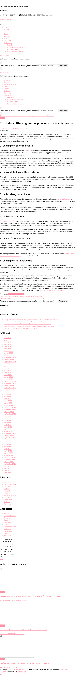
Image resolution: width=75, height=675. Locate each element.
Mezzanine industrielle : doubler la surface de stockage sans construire (27, 324)
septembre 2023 (10, 414)
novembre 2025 (10, 357)
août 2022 (7, 440)
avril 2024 (7, 399)
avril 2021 (7, 470)
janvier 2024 (8, 405)
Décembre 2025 (10, 355)
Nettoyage (7, 36)
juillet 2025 (8, 366)
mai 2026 (7, 344)
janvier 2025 (8, 379)
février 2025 (8, 377)
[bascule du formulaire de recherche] (0, 63)
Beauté (6, 30)
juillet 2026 (8, 340)
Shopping (7, 41)
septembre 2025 (10, 362)
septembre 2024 (10, 388)
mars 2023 (8, 427)
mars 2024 (8, 401)
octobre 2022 (9, 436)
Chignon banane (10, 484)
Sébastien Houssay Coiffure (54, 290)
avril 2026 (7, 346)
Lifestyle (7, 27)
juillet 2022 (8, 442)
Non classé (8, 500)
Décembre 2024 (10, 381)
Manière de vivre (10, 32)
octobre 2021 (9, 462)
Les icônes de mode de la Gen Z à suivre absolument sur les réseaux (26, 322)
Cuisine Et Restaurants (15, 51)
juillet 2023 (8, 418)
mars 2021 (8, 473)
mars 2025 (8, 375)
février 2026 (8, 351)
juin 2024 (7, 394)
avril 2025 (7, 373)
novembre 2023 (10, 410)
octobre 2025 (9, 359)
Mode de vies (4, 3)
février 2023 (8, 429)
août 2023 (7, 416)
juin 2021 (7, 466)
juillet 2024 (8, 392)
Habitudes (7, 491)
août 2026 (7, 338)
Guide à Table (12, 49)
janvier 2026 (8, 353)
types (22, 294)
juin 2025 (7, 368)
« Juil (2, 559)
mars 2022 (8, 451)
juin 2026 (7, 342)
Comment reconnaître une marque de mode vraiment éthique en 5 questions (30, 596)
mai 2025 (7, 370)
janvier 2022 (8, 455)
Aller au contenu (6, 19)
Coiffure (11, 294)
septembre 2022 (10, 438)
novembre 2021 (10, 460)
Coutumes (7, 487)
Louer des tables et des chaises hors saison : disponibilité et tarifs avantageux (29, 326)
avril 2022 (7, 449)
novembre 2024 (10, 383)
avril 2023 (7, 425)
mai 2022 (7, 447)
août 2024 (7, 390)
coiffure (27, 151)
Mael (5, 128)
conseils (17, 294)
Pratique (7, 38)
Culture (6, 34)
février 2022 (8, 453)
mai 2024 (7, 396)
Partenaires (8, 43)
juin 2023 (7, 420)
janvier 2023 (8, 431)
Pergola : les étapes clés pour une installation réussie (21, 328)
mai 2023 (7, 423)
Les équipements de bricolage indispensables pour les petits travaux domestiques (31, 320)
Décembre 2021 (10, 457)
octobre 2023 (9, 412)
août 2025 (7, 364)
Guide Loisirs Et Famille (16, 47)
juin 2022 (7, 444)
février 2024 (8, 403)
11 (4, 549)
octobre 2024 (9, 386)
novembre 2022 (10, 433)
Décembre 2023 (10, 407)
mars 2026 (8, 349)
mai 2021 (7, 468)
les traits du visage (14, 256)
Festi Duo (10, 45)
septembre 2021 (10, 464)
